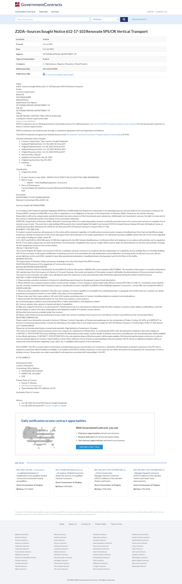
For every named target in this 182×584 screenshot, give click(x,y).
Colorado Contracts (22, 549)
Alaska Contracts (21, 537)
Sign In (150, 12)
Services (55, 11)
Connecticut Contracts (23, 552)
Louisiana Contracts (61, 549)
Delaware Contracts (22, 555)
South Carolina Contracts (141, 537)
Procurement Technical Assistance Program (94, 134)
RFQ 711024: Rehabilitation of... (69, 470)
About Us (73, 524)
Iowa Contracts (59, 540)
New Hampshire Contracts (102, 543)
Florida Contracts (21, 560)
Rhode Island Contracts (140, 534)
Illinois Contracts (60, 534)
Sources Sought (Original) (55, 405)
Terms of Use (116, 524)
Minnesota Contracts (61, 563)
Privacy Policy (100, 524)
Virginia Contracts (138, 555)
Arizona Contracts (21, 540)
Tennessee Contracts (139, 543)
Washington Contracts (140, 557)
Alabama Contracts (22, 534)
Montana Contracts (100, 534)
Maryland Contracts (61, 555)
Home (61, 524)
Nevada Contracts (99, 540)
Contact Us (86, 524)
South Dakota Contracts (140, 540)
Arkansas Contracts (22, 543)
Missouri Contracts (61, 569)
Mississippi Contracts (61, 566)
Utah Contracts (137, 549)
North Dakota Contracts (101, 557)
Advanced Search (139, 19)
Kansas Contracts (60, 543)
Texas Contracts (137, 546)
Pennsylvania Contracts (101, 569)
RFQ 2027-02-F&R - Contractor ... (31, 470)
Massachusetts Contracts (63, 557)
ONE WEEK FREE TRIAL (89, 447)
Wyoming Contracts (139, 566)
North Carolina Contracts (102, 555)
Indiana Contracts (60, 537)
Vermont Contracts (139, 552)
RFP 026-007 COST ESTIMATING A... (110, 470)
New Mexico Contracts (101, 549)
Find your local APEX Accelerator (113, 124)
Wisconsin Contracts (139, 563)
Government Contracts (25, 11)
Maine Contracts (60, 552)
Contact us (161, 12)
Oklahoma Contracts (100, 563)
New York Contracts (100, 552)
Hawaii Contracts (21, 566)
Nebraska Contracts (100, 537)
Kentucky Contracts (61, 546)
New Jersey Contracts (101, 546)
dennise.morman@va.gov (31, 385)
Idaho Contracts (20, 569)
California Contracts (22, 546)
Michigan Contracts (61, 560)
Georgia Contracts (21, 563)
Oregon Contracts (99, 566)
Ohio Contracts (98, 560)
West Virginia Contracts (140, 560)
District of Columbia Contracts (25, 557)
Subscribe (43, 11)
